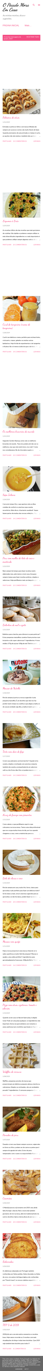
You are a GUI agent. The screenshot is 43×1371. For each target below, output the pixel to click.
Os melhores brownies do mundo (18, 431)
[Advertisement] (21, 67)
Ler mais (37, 141)
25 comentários (20, 245)
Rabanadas (8, 1261)
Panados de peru (10, 1135)
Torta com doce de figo (13, 751)
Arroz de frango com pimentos (17, 815)
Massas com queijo (11, 941)
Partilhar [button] (7, 141)
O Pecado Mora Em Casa (16, 7)
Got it (27, 1369)
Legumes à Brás (11, 221)
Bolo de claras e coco (12, 878)
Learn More (18, 1369)
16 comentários (20, 965)
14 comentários (20, 352)
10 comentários (20, 1285)
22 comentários (20, 455)
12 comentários (20, 141)
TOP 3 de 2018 (11, 1325)
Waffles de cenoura (12, 1071)
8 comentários (19, 1349)
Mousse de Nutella (11, 688)
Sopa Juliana (9, 494)
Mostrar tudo (33, 37)
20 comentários (20, 712)
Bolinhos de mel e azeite (14, 625)
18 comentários (20, 838)
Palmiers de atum (11, 117)
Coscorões (7, 1198)
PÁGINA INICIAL (11, 25)
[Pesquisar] (33, 4)
